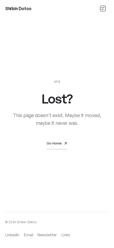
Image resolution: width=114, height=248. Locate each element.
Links (66, 235)
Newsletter (47, 236)
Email (28, 235)
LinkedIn (12, 236)
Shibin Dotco (18, 8)
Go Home (54, 143)
